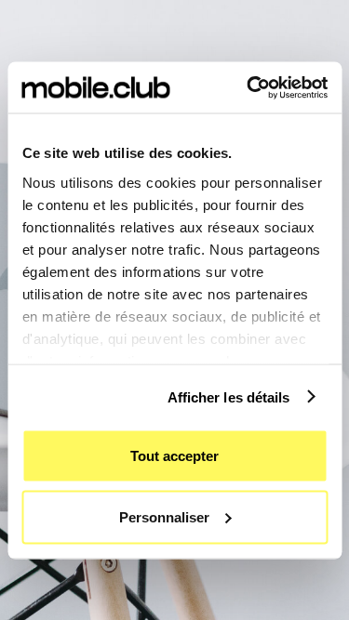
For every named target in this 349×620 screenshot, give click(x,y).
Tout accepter (174, 456)
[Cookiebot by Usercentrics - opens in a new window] (248, 87)
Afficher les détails (229, 396)
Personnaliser (164, 516)
